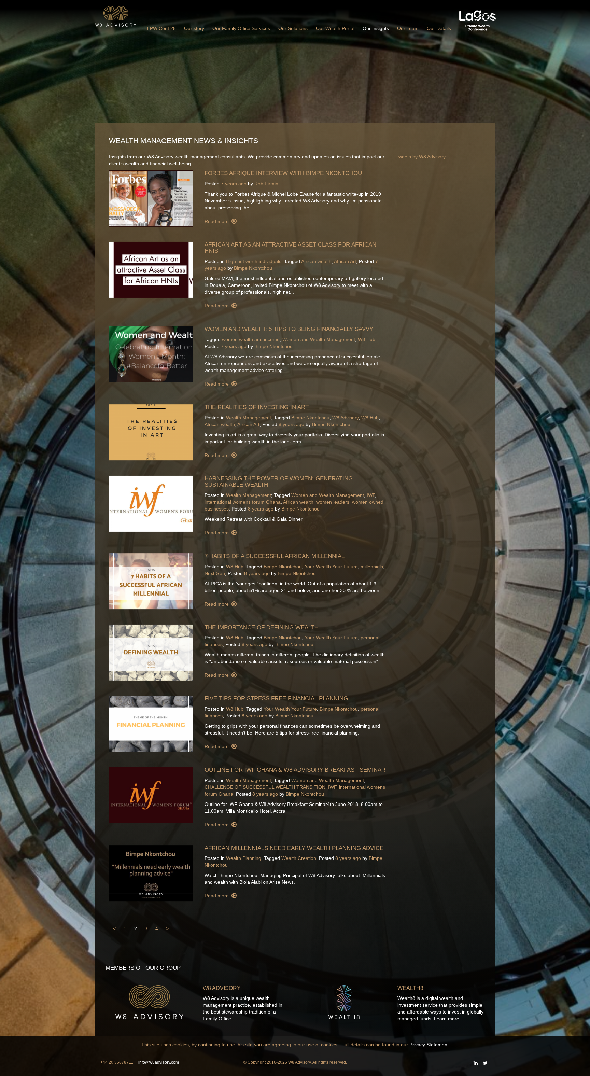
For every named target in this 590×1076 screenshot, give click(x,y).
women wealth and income (251, 339)
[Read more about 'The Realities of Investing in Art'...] (151, 432)
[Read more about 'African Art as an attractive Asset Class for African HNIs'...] (151, 270)
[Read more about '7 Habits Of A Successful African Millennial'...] (151, 581)
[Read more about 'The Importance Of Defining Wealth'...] (151, 653)
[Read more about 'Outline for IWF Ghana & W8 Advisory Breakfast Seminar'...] (151, 795)
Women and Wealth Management (318, 339)
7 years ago (234, 183)
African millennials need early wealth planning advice (294, 848)
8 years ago (291, 424)
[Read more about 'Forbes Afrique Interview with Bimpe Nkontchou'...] (151, 198)
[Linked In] (476, 1063)
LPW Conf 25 (161, 28)
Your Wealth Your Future (331, 566)
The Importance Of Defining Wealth (262, 627)
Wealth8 (410, 988)
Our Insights (376, 28)
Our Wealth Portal (335, 28)
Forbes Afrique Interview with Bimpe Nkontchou (283, 173)
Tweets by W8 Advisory (421, 156)
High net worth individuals (253, 261)
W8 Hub (366, 339)
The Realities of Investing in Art (257, 407)
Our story (194, 28)
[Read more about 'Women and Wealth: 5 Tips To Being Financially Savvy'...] (151, 354)
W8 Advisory (345, 417)
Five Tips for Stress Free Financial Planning (276, 698)
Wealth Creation (298, 858)
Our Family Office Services (241, 28)
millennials (372, 566)
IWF (371, 495)
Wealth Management (248, 417)
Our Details (439, 28)
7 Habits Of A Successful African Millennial (275, 556)
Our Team (408, 28)
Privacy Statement (429, 1044)
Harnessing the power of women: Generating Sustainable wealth (279, 481)
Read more (217, 221)
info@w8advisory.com (158, 1062)
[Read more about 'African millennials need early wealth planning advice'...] (151, 873)
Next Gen (215, 573)
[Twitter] (485, 1063)
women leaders (332, 502)
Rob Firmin (266, 183)
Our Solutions (293, 28)
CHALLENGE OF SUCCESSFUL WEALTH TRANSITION (265, 787)
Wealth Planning (243, 858)
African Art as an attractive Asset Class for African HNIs (290, 247)
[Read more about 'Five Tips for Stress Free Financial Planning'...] (151, 724)
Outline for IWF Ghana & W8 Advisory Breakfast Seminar (295, 770)
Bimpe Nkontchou (253, 268)
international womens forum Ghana (243, 502)
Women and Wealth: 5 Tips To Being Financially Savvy (289, 329)
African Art (345, 261)
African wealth (316, 261)
